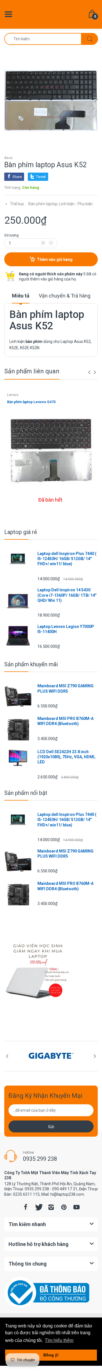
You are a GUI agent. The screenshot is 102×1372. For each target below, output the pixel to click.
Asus (8, 158)
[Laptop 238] (51, 14)
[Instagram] (51, 1207)
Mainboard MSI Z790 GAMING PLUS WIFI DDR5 (65, 688)
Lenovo (12, 395)
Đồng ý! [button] (51, 1355)
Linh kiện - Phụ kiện (76, 204)
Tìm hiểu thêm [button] (59, 1340)
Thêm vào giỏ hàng (55, 259)
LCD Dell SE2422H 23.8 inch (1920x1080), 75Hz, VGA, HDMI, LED (66, 756)
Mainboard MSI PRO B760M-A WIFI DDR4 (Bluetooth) (65, 721)
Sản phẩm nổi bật (25, 792)
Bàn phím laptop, (43, 204)
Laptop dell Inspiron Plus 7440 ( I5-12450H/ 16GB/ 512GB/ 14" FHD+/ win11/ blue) (66, 558)
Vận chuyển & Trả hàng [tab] (64, 296)
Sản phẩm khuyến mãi (31, 664)
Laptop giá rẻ (20, 532)
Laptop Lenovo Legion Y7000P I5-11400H (65, 629)
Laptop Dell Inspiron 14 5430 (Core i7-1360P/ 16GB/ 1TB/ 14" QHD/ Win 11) (66, 595)
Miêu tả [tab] (20, 296)
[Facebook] (25, 1207)
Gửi (51, 1126)
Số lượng (11, 235)
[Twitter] (38, 1207)
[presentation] (89, 372)
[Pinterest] (64, 1207)
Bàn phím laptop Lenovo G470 (31, 402)
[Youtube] (76, 1207)
